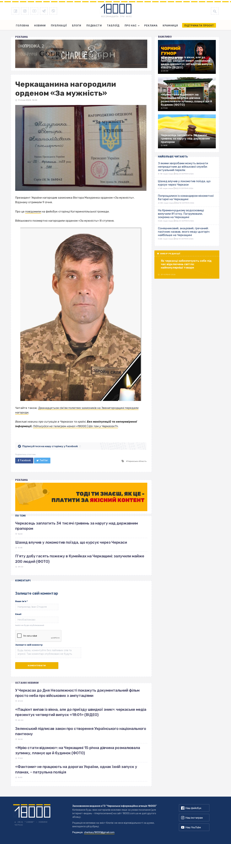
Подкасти (94, 25)
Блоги (76, 25)
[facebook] (15, 11)
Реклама (151, 25)
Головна (22, 25)
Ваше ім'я (21, 601)
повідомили (33, 211)
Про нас (131, 25)
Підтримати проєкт (199, 25)
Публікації (59, 25)
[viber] (53, 11)
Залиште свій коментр (29, 645)
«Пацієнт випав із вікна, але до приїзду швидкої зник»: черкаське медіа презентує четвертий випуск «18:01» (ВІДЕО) (80, 712)
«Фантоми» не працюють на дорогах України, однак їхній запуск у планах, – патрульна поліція (76, 769)
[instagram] (25, 11)
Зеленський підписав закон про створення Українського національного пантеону (80, 731)
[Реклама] (81, 54)
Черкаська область (137, 461)
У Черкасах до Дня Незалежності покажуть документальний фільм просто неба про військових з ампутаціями (77, 693)
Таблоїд (113, 25)
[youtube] (34, 11)
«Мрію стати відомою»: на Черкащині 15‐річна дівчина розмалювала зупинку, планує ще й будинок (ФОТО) (77, 750)
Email (18, 614)
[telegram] (44, 11)
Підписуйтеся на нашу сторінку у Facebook (50, 446)
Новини (40, 25)
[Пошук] (214, 11)
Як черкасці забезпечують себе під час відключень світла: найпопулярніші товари (186, 264)
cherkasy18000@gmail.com (99, 832)
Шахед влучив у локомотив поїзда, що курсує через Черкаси (71, 542)
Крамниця (170, 25)
